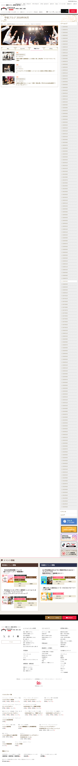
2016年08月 (65, 342)
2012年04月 (65, 492)
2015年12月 (65, 365)
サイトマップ (59, 679)
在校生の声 (44, 633)
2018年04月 (65, 287)
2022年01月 (65, 162)
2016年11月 (65, 333)
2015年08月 (65, 376)
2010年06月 (65, 506)
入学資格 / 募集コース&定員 (47, 651)
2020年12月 (65, 200)
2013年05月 (65, 454)
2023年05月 (65, 116)
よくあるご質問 (57, 12)
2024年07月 (65, 78)
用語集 (61, 656)
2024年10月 (65, 75)
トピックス (62, 665)
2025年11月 (65, 52)
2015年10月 (65, 370)
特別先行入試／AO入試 (46, 655)
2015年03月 (65, 391)
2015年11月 (65, 368)
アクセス (50, 12)
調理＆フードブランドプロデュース (30, 659)
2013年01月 (65, 466)
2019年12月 (65, 229)
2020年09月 (65, 209)
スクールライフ (46, 628)
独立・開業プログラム (27, 632)
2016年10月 (65, 336)
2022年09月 (65, 139)
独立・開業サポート (27, 670)
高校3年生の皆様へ (64, 632)
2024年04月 (65, 84)
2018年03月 (65, 289)
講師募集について (64, 646)
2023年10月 (65, 102)
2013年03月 (65, 460)
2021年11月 (65, 168)
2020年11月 (65, 203)
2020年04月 (65, 217)
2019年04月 (65, 252)
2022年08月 (65, 142)
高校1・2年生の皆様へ (65, 633)
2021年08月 (65, 177)
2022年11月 (65, 133)
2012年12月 (65, 469)
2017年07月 (65, 310)
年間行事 (43, 639)
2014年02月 (65, 428)
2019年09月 (65, 237)
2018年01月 (65, 292)
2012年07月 (65, 483)
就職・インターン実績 (27, 669)
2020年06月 (65, 214)
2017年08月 (65, 307)
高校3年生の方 (19, 3)
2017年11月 (65, 298)
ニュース (22, 48)
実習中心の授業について (28, 633)
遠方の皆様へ (63, 639)
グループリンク (63, 654)
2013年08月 (65, 446)
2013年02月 (65, 463)
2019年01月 (65, 261)
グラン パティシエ (27, 654)
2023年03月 (65, 122)
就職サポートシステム (27, 667)
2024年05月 (65, 81)
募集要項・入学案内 (47, 648)
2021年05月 (65, 185)
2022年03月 (65, 156)
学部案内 (25, 650)
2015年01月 (65, 396)
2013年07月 (65, 449)
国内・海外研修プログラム (28, 642)
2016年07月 (65, 344)
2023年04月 (65, 119)
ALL (8, 48)
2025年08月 (65, 58)
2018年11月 (65, 266)
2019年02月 (65, 258)
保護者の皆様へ (63, 642)
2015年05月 (65, 385)
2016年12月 (65, 330)
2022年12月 (65, 130)
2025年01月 (65, 70)
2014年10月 (65, 405)
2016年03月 (65, 356)
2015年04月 (65, 388)
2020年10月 (65, 206)
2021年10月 (65, 171)
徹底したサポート (27, 644)
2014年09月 (65, 408)
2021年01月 (65, 197)
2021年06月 (65, 182)
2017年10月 (65, 301)
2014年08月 (65, 411)
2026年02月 (65, 44)
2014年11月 (65, 402)
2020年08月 (65, 211)
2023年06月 (65, 113)
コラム (50, 48)
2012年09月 (65, 477)
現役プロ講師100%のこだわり (29, 637)
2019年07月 (65, 243)
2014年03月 (65, 425)
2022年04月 (65, 154)
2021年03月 (65, 191)
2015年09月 (65, 373)
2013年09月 (65, 443)
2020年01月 (65, 226)
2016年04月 (65, 353)
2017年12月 (65, 295)
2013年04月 (65, 457)
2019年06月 (65, 246)
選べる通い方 (26, 639)
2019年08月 (65, 240)
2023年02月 (65, 125)
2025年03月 (65, 67)
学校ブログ (36, 48)
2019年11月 (65, 232)
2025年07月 (65, 61)
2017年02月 (65, 324)
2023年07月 (65, 110)
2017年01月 (65, 327)
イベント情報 (63, 663)
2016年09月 (65, 339)
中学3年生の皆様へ (64, 635)
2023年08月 (65, 107)
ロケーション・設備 (46, 632)
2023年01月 (65, 128)
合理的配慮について (39, 679)
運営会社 (18, 679)
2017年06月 (65, 313)
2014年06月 (65, 417)
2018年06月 (65, 281)
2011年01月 (65, 504)
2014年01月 (65, 431)
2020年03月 (65, 220)
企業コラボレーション (27, 641)
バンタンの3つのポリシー (27, 679)
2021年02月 (65, 194)
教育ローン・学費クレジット (48, 662)
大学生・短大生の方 (44, 3)
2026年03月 (65, 41)
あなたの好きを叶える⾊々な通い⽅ (30, 646)
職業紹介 (62, 657)
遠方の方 (52, 3)
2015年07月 (65, 379)
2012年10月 (65, 475)
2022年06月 (65, 148)
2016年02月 (65, 359)
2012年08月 (65, 480)
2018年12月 (65, 263)
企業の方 (75, 3)
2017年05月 (65, 316)
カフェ (24, 657)
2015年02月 (65, 394)
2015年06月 (65, 382)
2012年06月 (65, 486)
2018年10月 (65, 269)
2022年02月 (65, 159)
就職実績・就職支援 (28, 663)
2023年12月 (65, 96)
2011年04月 (65, 495)
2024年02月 (65, 90)
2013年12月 (65, 434)
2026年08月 (65, 26)
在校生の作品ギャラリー (47, 637)
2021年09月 (65, 174)
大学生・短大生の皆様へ (65, 637)
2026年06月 (65, 32)
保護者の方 (69, 3)
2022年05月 (65, 151)
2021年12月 (65, 165)
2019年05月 (65, 249)
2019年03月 (65, 255)
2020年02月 (65, 223)
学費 (43, 660)
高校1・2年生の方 (27, 3)
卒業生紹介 (45, 643)
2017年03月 (65, 321)
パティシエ (25, 656)
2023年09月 (65, 104)
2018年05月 (65, 284)
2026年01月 (65, 47)
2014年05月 (65, 420)
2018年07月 (65, 278)
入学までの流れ (45, 653)
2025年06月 (65, 64)
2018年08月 (65, 275)
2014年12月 (65, 399)
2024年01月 (65, 93)
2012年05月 (65, 489)
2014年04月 (65, 423)
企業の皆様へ (63, 644)
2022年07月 (65, 145)
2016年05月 (65, 350)
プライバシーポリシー (49, 679)
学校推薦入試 (44, 657)
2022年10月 (65, 136)
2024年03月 (65, 87)
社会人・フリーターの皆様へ (66, 641)
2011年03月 (65, 498)
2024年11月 (65, 73)
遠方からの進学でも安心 (47, 635)
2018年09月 (65, 272)
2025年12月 (65, 49)
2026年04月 (65, 38)
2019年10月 (65, 235)
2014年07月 (65, 414)
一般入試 (43, 659)
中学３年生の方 (35, 3)
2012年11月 (65, 472)
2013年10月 (65, 440)
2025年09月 (65, 55)
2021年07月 (65, 180)
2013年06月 (65, 451)
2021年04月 (65, 188)
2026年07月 (65, 29)
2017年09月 (65, 304)
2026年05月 (65, 35)
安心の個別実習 (26, 635)
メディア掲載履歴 (64, 672)
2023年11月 (65, 99)
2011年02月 (65, 501)
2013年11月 (65, 437)
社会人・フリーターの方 (60, 3)
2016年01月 (65, 362)
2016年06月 (65, 347)
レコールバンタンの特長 (29, 628)
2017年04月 (65, 318)
